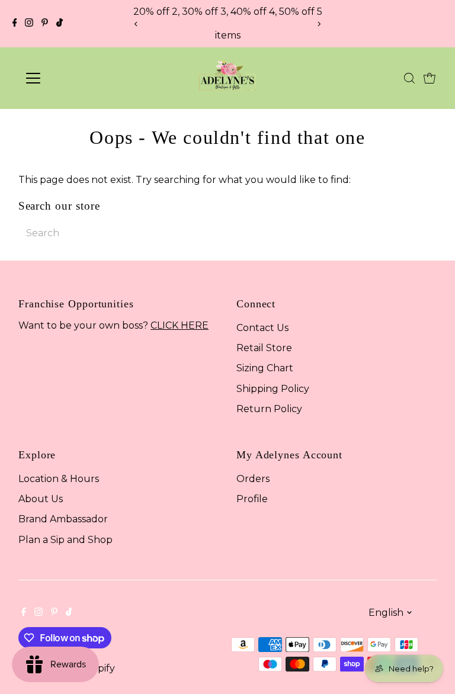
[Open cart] (429, 78)
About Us (40, 499)
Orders (253, 478)
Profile (252, 499)
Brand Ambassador (63, 519)
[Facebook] (14, 23)
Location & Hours (58, 478)
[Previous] (136, 24)
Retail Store (264, 348)
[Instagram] (29, 23)
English (386, 612)
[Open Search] (409, 78)
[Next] (319, 24)
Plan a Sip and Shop (65, 539)
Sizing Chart (264, 368)
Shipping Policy (272, 388)
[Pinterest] (45, 23)
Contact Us (262, 327)
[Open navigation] (67, 78)
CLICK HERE (179, 325)
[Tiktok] (59, 23)
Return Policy (269, 409)
